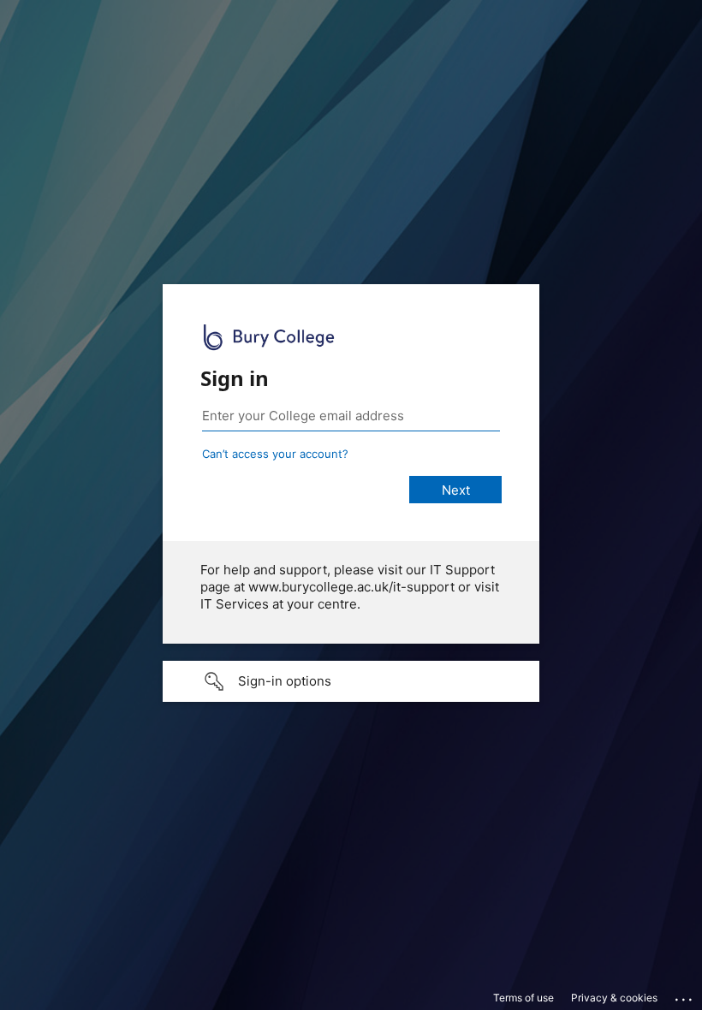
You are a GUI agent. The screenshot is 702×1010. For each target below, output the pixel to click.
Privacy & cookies (614, 997)
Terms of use (523, 997)
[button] (351, 681)
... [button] (685, 995)
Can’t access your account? (275, 453)
